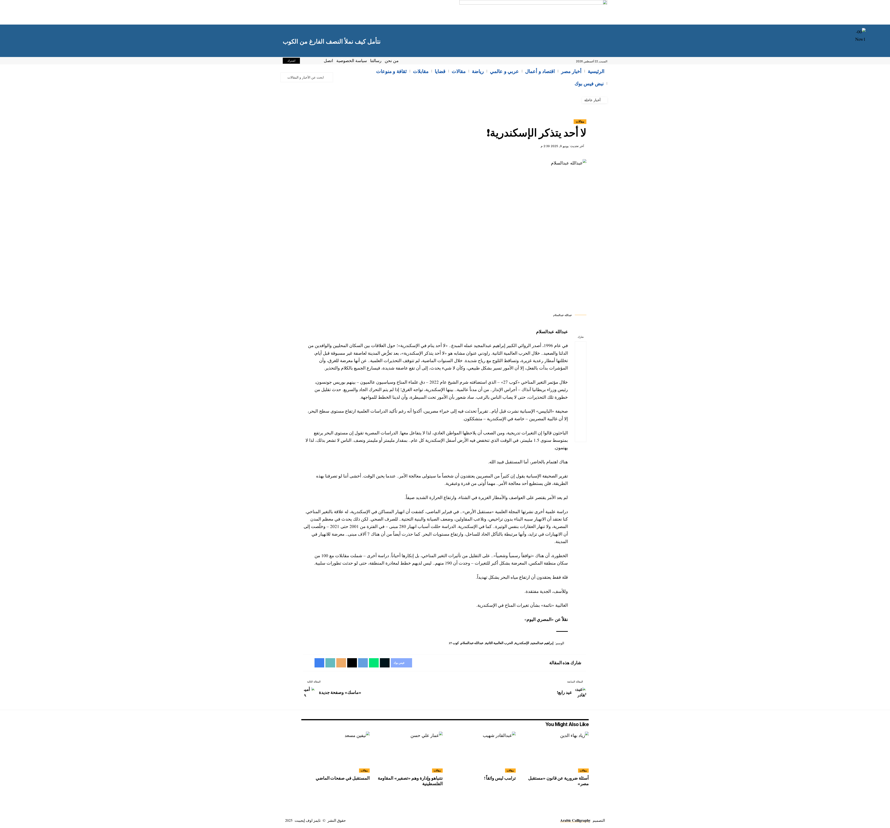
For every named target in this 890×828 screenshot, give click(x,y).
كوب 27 (454, 643)
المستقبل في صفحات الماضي (343, 778)
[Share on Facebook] (580, 347)
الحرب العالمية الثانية (499, 643)
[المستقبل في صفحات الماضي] (335, 752)
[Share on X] (580, 358)
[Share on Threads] (580, 391)
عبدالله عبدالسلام (472, 643)
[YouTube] (305, 61)
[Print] (580, 425)
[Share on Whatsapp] (580, 369)
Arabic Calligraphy (575, 820)
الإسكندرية (522, 643)
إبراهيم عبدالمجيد (542, 643)
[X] (311, 61)
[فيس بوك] (316, 61)
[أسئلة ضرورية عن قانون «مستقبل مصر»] (554, 752)
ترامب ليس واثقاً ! (500, 778)
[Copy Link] (580, 414)
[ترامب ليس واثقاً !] (481, 752)
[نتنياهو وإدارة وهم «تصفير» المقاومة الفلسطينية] (408, 752)
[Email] (580, 402)
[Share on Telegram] (580, 380)
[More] (580, 436)
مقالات (580, 121)
